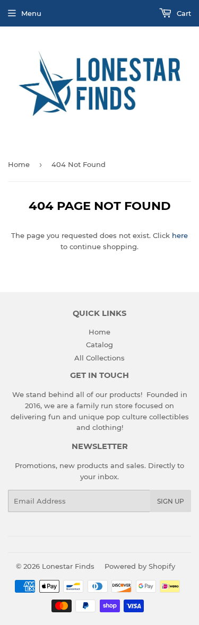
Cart (183, 13)
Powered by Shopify (140, 566)
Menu (31, 13)
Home (19, 164)
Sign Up (170, 501)
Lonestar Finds (68, 566)
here (180, 235)
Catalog (99, 344)
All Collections (99, 358)
